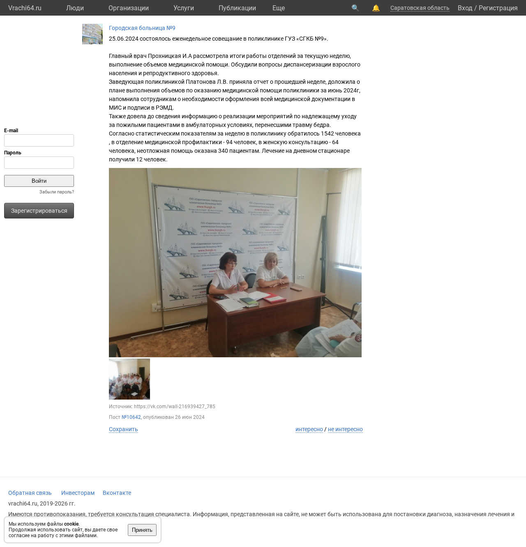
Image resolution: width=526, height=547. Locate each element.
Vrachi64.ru (25, 8)
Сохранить (123, 429)
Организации (128, 8)
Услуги (183, 8)
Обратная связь (30, 493)
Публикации (237, 8)
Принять (142, 530)
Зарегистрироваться (39, 210)
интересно (309, 429)
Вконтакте (117, 493)
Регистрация (498, 8)
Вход (465, 8)
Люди (75, 8)
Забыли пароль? (56, 192)
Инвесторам (78, 493)
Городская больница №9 (142, 28)
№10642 (131, 417)
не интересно (345, 429)
